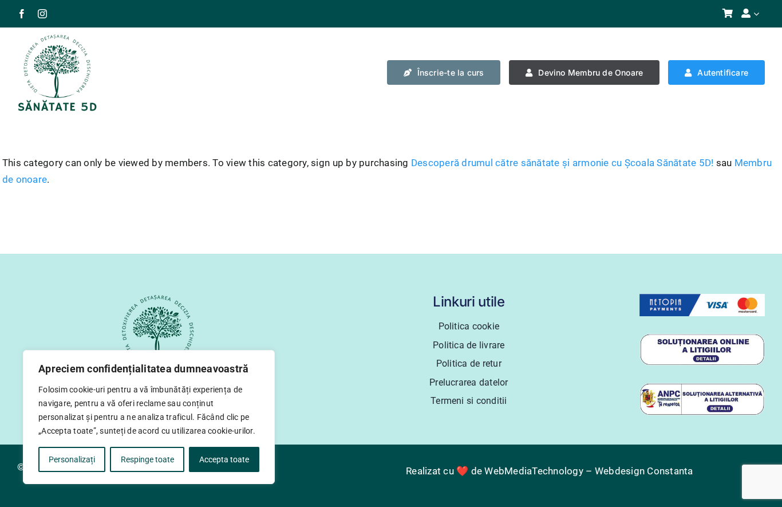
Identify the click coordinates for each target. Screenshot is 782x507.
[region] (149, 417)
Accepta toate (224, 459)
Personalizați (72, 459)
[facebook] (21, 13)
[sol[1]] (702, 338)
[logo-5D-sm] (57, 38)
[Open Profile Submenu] (759, 14)
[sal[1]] (702, 387)
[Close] (263, 360)
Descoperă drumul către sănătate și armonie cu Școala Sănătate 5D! (562, 162)
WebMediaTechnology (533, 471)
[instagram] (42, 13)
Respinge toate (147, 459)
